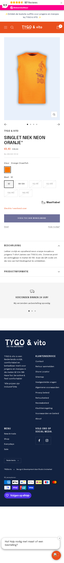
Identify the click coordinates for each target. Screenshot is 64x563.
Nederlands (11, 460)
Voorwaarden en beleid (47, 414)
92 (9, 184)
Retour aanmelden (44, 367)
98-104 (21, 184)
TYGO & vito (11, 131)
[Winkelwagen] (58, 27)
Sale (6, 449)
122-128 (49, 184)
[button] (56, 555)
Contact (39, 362)
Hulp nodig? (54, 227)
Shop (6, 439)
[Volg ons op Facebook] (39, 440)
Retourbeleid (42, 398)
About (38, 419)
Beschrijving (12, 246)
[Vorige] (5, 124)
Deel (6, 227)
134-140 (10, 193)
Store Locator (42, 372)
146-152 (25, 193)
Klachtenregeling (43, 408)
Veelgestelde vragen (45, 382)
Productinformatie (16, 272)
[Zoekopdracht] (12, 27)
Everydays (9, 444)
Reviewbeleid (42, 403)
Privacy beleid (42, 393)
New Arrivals (10, 434)
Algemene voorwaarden (47, 388)
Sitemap (39, 377)
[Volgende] (58, 124)
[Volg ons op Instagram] (47, 440)
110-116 (35, 184)
